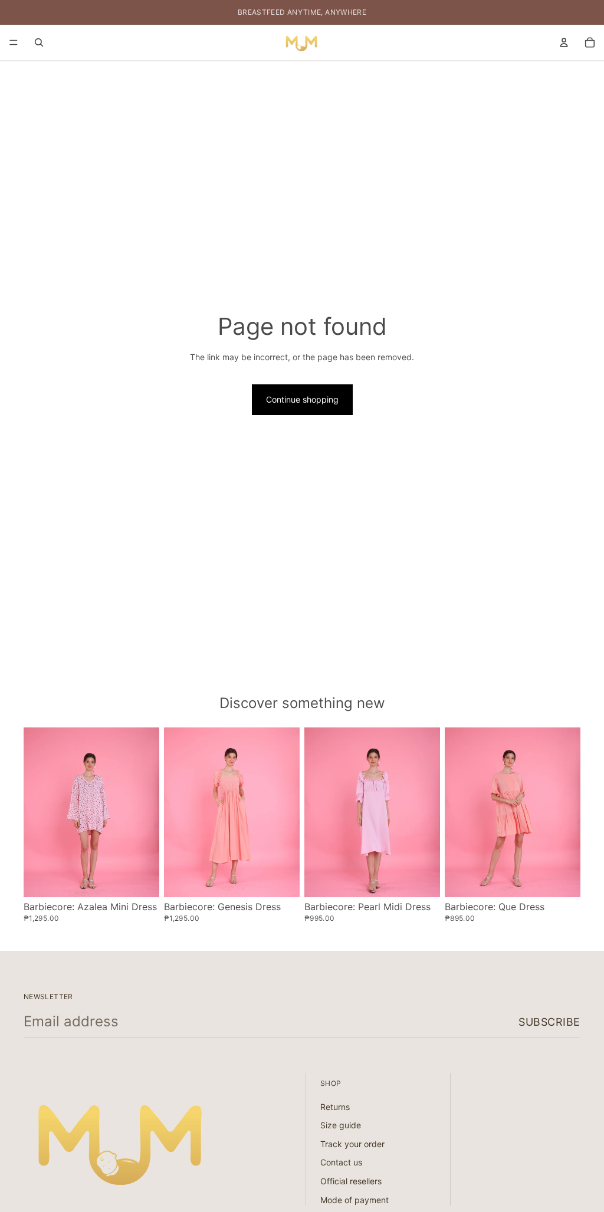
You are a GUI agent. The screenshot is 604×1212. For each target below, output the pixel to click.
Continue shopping (302, 399)
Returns (335, 1107)
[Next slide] (146, 812)
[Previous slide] (37, 812)
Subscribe (549, 1022)
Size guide (340, 1126)
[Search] (39, 42)
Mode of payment (354, 1200)
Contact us (341, 1163)
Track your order (352, 1144)
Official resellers (351, 1181)
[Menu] (13, 42)
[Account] (564, 42)
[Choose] (141, 879)
